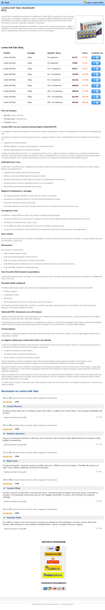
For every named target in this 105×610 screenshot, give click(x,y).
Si (97, 417)
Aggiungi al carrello (95, 57)
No (100, 417)
